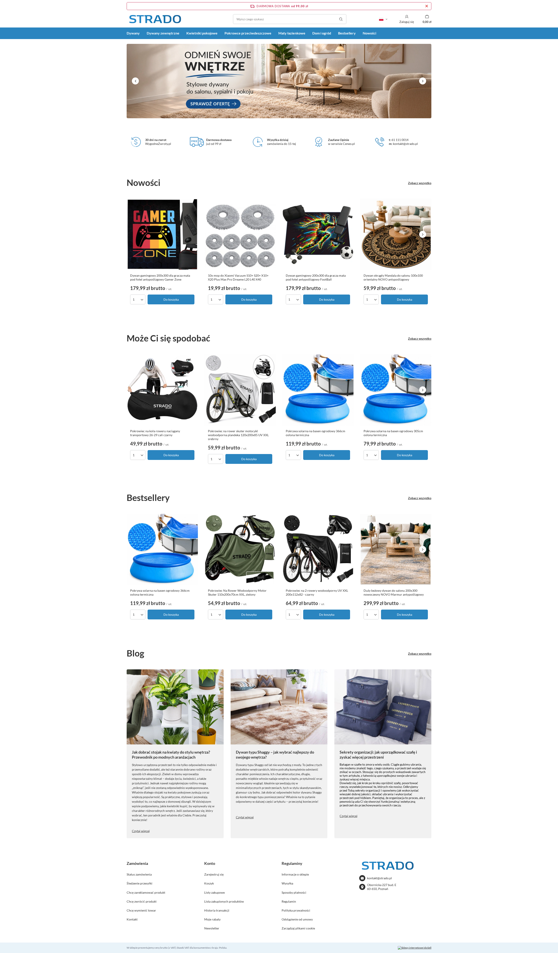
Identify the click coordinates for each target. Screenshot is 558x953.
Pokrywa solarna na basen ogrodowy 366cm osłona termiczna (315, 433)
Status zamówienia (139, 874)
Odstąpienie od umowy (297, 919)
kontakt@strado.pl (379, 878)
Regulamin (289, 901)
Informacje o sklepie (295, 874)
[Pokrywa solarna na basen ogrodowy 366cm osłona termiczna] (318, 390)
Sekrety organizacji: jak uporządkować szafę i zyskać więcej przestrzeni (378, 754)
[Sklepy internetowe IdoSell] (414, 948)
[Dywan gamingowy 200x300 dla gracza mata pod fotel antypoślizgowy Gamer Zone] (162, 234)
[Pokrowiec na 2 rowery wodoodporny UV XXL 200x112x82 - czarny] (318, 549)
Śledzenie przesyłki (139, 883)
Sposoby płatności (294, 892)
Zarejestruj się (214, 874)
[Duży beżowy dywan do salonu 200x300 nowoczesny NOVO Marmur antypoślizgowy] (395, 549)
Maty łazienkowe (291, 33)
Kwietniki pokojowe (202, 33)
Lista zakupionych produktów (224, 901)
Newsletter (211, 928)
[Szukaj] (340, 19)
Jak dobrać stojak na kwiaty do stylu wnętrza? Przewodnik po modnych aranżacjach (171, 754)
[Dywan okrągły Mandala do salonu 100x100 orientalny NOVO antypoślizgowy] (395, 234)
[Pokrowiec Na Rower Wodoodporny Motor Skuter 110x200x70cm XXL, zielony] (240, 549)
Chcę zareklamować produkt (146, 892)
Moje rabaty (212, 919)
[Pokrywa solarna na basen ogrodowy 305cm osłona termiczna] (395, 390)
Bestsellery (347, 33)
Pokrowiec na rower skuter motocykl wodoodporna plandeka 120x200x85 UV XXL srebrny (238, 435)
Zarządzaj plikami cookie (298, 928)
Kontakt (132, 919)
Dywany (133, 33)
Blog (135, 653)
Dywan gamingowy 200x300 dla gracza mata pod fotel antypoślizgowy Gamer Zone (160, 277)
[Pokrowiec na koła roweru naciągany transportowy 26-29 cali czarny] (162, 390)
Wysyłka (287, 883)
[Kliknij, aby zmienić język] (383, 19)
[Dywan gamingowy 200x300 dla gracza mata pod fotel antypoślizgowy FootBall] (318, 234)
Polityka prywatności (296, 910)
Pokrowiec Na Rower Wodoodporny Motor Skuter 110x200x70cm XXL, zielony (237, 592)
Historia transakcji (216, 910)
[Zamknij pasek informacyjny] (426, 6)
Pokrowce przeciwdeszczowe (248, 33)
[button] (135, 80)
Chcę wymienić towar (141, 910)
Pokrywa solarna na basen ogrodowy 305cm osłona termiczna (393, 433)
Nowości (369, 33)
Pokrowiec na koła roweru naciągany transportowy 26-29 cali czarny (155, 433)
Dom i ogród (321, 33)
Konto (209, 863)
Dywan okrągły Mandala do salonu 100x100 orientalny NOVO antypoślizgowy (393, 277)
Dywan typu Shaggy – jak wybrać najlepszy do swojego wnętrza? (275, 754)
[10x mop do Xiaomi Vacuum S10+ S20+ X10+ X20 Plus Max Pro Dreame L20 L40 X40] (240, 234)
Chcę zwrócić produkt (142, 901)
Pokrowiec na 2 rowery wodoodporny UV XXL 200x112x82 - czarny (317, 592)
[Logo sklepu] (155, 19)
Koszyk (209, 883)
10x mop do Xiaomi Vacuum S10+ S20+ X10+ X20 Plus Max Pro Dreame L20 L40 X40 (238, 277)
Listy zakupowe (214, 892)
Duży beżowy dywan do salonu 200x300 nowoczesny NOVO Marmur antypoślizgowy (394, 592)
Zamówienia (137, 863)
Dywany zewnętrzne (163, 33)
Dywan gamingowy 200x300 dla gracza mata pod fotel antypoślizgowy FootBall (316, 277)
